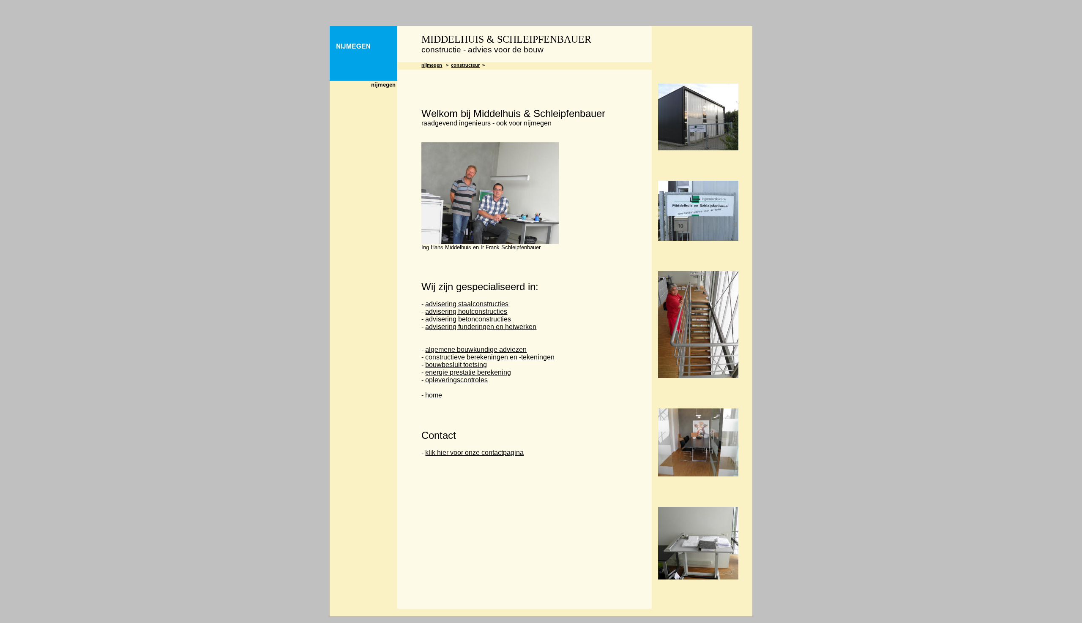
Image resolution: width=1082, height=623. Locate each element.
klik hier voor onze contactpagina (474, 452)
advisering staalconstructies (466, 303)
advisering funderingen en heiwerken (480, 326)
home (433, 395)
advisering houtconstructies (466, 311)
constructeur (465, 65)
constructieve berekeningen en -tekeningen (490, 357)
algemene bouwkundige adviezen (476, 349)
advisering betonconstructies (468, 319)
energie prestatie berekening (468, 372)
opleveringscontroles (456, 380)
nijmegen (431, 65)
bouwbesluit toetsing (456, 364)
